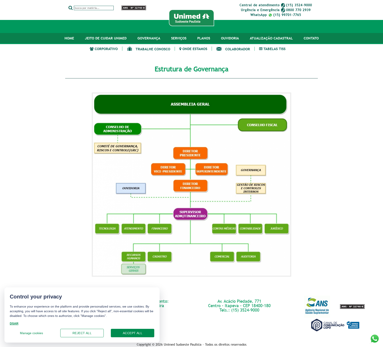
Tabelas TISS (273, 49)
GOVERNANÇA (148, 38)
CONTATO (311, 38)
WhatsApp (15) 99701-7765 (275, 14)
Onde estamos (194, 49)
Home (69, 38)
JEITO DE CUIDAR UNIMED (106, 38)
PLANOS (203, 38)
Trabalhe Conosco (153, 49)
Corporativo (106, 49)
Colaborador (237, 49)
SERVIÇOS (178, 38)
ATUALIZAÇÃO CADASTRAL (271, 38)
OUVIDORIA (230, 38)
